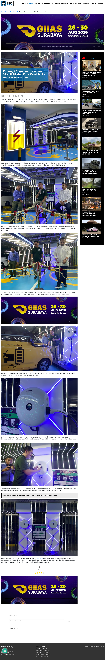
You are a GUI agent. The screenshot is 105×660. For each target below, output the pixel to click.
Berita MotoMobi (40, 646)
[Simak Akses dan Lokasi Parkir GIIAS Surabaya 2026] (91, 85)
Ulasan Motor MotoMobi (42, 652)
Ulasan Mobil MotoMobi (42, 650)
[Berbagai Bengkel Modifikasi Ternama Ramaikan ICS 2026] (91, 204)
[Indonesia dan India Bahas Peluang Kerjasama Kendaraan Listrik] (91, 65)
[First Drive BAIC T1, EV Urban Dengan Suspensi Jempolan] (91, 226)
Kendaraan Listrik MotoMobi (43, 654)
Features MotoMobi (41, 648)
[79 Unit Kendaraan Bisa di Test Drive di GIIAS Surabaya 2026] (91, 104)
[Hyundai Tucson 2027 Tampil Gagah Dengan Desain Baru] (91, 123)
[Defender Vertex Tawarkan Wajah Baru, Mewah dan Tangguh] (91, 163)
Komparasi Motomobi (42, 656)
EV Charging (39, 558)
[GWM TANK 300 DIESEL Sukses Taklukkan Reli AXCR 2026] (91, 143)
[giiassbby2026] (52, 32)
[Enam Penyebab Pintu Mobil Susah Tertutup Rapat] (91, 183)
